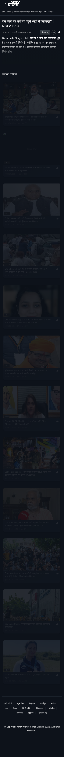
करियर (53, 703)
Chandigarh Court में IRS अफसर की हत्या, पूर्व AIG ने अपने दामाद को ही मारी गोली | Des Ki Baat (26, 270)
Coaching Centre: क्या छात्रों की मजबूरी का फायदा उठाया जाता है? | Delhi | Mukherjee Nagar (27, 575)
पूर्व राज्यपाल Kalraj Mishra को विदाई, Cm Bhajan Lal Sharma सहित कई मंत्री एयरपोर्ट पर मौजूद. (26, 372)
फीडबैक (51, 708)
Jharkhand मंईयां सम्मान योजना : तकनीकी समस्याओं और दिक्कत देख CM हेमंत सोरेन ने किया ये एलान (26, 118)
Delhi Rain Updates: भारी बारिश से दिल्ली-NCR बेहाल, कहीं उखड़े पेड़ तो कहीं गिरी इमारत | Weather (28, 473)
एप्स (6, 708)
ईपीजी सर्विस (26, 708)
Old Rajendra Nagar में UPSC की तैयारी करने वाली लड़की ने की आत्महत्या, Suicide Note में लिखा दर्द (28, 321)
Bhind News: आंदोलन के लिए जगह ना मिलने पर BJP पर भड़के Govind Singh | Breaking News (26, 219)
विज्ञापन (32, 703)
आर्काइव (43, 703)
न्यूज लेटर (20, 703)
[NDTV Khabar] (14, 3)
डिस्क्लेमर (39, 708)
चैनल (15, 708)
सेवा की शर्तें (43, 712)
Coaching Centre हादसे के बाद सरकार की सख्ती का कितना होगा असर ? (27, 625)
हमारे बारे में (8, 703)
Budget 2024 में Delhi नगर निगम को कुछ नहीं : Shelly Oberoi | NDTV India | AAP (26, 422)
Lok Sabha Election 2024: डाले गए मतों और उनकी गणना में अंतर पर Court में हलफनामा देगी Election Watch (27, 524)
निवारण (30, 712)
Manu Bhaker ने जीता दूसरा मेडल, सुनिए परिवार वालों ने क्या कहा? (27, 676)
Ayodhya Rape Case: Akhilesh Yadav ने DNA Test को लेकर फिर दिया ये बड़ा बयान (27, 169)
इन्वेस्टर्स (20, 712)
